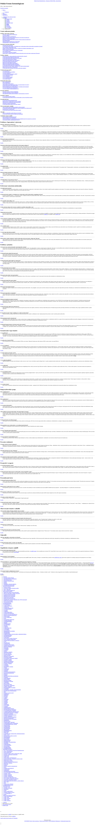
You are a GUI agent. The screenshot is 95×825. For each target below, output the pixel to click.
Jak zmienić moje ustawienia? (8, 45)
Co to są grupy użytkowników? (8, 83)
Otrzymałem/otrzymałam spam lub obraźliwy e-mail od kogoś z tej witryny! (16, 93)
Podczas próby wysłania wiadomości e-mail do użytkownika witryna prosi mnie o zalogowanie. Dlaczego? (21, 53)
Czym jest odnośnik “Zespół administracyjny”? (11, 88)
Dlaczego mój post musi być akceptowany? (10, 67)
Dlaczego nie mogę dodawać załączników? (10, 63)
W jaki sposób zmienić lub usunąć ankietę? (10, 61)
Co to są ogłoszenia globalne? (8, 74)
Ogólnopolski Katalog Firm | (66, 821)
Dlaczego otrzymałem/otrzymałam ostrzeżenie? (11, 64)
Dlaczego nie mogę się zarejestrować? (9, 36)
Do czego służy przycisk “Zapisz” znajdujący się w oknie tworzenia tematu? (16, 66)
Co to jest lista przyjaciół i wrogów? (9, 96)
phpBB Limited (33, 551)
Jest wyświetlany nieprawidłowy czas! (9, 47)
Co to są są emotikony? (7, 72)
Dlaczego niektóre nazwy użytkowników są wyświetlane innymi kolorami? (16, 86)
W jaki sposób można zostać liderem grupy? (10, 85)
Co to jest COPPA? (6, 35)
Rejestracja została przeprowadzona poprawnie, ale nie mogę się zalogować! (16, 37)
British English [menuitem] (9, 18)
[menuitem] (7, 12)
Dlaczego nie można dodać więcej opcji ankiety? (11, 60)
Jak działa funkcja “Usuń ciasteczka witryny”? (11, 42)
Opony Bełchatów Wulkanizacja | (54, 821)
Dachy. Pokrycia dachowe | (34, 821)
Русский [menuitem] (8, 25)
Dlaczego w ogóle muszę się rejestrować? (10, 34)
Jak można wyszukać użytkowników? (9, 103)
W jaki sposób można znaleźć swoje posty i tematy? (12, 104)
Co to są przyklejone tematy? (8, 76)
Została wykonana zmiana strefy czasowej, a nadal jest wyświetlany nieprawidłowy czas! (18, 48)
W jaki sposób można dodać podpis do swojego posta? (12, 58)
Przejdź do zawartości (4, 8)
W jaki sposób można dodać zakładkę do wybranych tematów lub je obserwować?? (17, 108)
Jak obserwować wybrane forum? (8, 109)
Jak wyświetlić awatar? (7, 51)
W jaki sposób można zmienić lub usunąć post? (11, 57)
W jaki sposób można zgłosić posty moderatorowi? (11, 65)
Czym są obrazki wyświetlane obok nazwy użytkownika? (13, 50)
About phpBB (16, 552)
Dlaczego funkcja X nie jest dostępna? (9, 117)
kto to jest (92, 562)
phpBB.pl (46, 214)
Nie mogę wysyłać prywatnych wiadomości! (10, 91)
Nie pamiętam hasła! (6, 40)
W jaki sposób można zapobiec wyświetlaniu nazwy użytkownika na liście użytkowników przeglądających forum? (22, 46)
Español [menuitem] (10, 27)
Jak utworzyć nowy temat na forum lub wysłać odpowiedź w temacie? (15, 56)
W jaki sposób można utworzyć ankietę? (10, 59)
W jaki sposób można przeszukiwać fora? (10, 100)
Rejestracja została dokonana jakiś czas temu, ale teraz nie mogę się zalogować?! (17, 39)
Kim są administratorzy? (7, 81)
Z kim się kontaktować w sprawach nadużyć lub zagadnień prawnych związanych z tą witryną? (19, 118)
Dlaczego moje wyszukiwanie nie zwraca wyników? (12, 101)
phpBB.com (57, 214)
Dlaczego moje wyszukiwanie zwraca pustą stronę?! (12, 102)
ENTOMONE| (27, 821)
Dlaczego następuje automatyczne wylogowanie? (11, 41)
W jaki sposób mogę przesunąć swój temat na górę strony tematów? (14, 68)
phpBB (9, 814)
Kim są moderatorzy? (6, 82)
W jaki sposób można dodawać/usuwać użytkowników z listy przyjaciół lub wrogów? (17, 97)
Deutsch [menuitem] (8, 21)
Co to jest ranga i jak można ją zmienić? (9, 52)
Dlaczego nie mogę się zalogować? (9, 38)
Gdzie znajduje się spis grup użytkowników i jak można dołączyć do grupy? (16, 84)
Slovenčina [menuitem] (9, 26)
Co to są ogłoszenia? (6, 75)
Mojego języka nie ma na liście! (8, 49)
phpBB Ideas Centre (58, 557)
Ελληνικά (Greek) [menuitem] (10, 22)
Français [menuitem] (8, 20)
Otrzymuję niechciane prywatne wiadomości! (10, 92)
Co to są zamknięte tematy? (7, 77)
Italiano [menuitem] (7, 23)
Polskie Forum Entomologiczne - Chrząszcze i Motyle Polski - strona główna (47, 0)
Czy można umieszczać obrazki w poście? (10, 73)
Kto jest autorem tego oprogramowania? (10, 116)
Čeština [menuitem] (8, 19)
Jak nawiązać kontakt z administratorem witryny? (11, 119)
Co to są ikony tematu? (7, 78)
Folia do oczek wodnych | (44, 821)
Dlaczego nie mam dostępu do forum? (9, 62)
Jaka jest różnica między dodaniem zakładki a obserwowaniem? (14, 107)
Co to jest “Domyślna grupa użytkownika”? (10, 87)
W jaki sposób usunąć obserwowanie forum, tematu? (12, 110)
